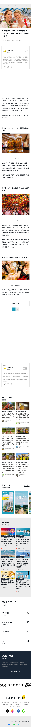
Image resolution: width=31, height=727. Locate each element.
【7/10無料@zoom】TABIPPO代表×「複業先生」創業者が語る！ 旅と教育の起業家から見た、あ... (23, 541)
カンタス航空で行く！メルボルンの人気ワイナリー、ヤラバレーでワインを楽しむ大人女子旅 (8, 442)
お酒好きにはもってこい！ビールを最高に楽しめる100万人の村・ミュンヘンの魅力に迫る (8, 468)
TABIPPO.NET (10, 50)
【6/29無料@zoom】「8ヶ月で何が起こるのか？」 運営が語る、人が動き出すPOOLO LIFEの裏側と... (23, 584)
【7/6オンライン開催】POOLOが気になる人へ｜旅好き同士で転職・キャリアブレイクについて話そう (23, 563)
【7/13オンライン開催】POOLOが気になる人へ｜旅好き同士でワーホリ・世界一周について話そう (8, 563)
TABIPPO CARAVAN (7, 412)
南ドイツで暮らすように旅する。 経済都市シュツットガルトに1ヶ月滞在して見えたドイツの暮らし (22, 468)
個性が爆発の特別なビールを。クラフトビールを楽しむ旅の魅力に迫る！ (22, 417)
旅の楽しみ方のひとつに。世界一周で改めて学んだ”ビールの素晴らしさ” (22, 441)
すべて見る (26, 485)
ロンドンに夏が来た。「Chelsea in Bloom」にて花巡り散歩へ (8, 416)
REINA (6, 421)
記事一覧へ (25, 51)
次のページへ (15, 303)
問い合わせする (15, 671)
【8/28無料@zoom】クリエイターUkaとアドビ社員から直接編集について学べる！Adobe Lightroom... (8, 541)
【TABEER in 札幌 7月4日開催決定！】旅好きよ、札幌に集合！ (8, 583)
